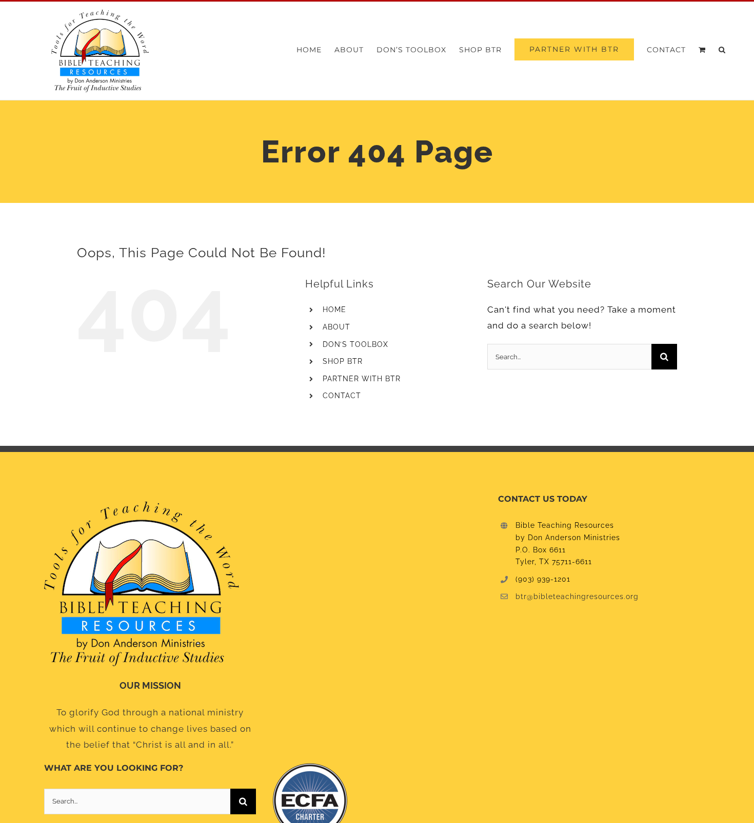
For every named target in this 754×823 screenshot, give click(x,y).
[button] (722, 49)
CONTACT (342, 396)
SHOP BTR (343, 361)
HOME (334, 309)
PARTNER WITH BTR (362, 379)
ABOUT (336, 327)
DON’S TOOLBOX (355, 344)
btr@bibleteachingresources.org (577, 596)
